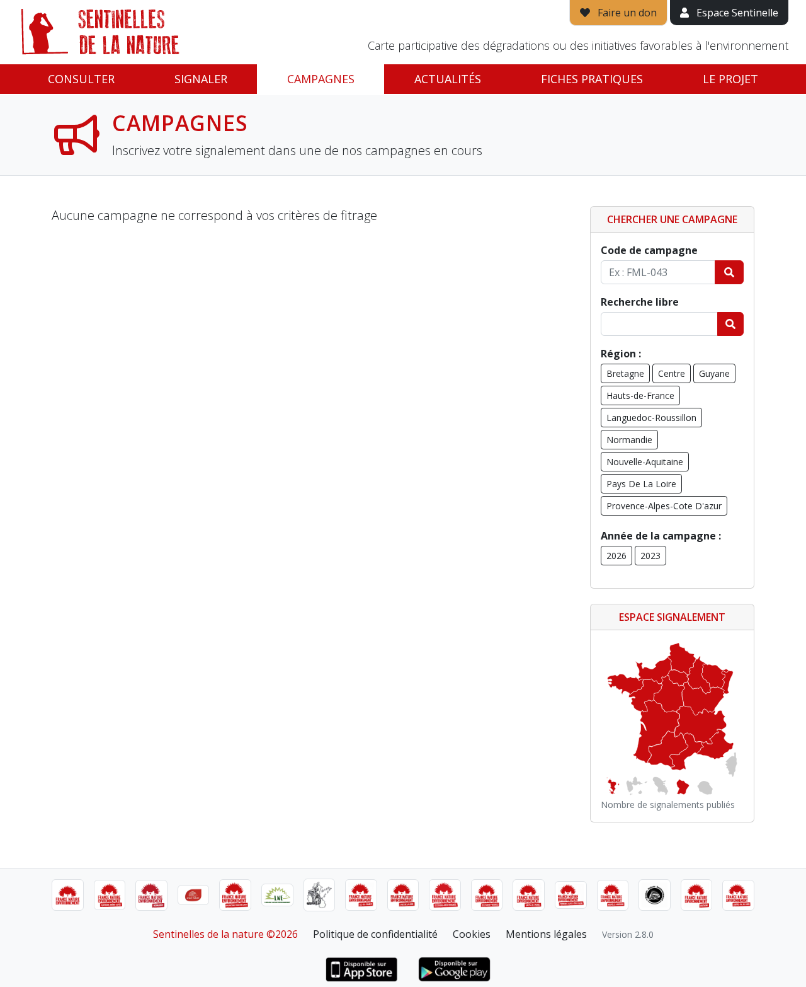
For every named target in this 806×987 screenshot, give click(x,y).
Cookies (472, 934)
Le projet (730, 78)
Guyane (714, 373)
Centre (671, 373)
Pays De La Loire (641, 484)
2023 (650, 556)
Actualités (447, 78)
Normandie (629, 440)
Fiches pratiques (592, 78)
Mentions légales (546, 934)
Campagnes (321, 78)
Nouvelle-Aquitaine (644, 462)
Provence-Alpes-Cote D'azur (664, 506)
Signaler (200, 78)
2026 (616, 556)
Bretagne (625, 373)
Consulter (81, 78)
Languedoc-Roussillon (651, 418)
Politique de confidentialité (375, 934)
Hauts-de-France (640, 395)
